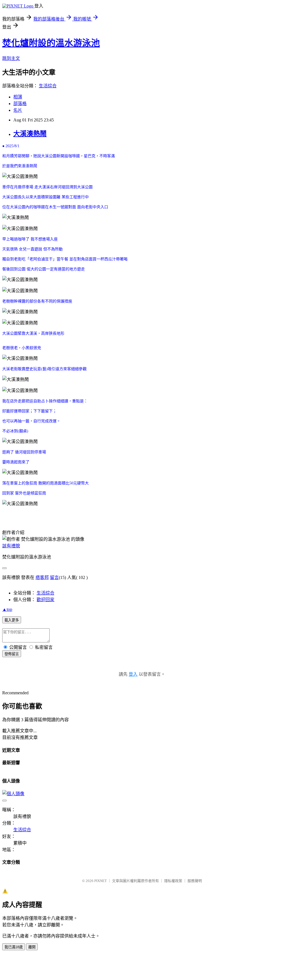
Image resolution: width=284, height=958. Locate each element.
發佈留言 (11, 654)
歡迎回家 (45, 599)
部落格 (20, 103)
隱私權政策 (173, 881)
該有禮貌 (11, 545)
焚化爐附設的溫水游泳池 (51, 43)
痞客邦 (42, 577)
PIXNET (100, 881)
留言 (54, 577)
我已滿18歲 (13, 947)
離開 (32, 947)
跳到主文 (11, 58)
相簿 (17, 97)
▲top (7, 609)
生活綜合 (48, 85)
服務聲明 (194, 881)
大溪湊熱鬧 (30, 133)
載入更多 (11, 620)
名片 (17, 110)
